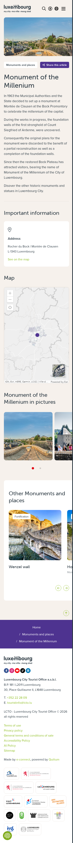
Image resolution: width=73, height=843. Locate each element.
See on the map (18, 259)
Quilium (54, 759)
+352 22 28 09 (17, 697)
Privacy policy (13, 730)
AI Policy (10, 745)
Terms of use (12, 725)
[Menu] (63, 8)
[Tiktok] (22, 670)
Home (37, 627)
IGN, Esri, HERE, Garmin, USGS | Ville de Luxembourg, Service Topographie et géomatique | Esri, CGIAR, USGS (27, 381)
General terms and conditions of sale (29, 735)
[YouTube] (17, 670)
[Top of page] (66, 613)
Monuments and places (38, 634)
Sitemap (9, 750)
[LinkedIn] (28, 670)
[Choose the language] (56, 9)
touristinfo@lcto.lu (19, 702)
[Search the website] (44, 9)
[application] (36, 335)
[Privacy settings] (7, 835)
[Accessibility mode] (50, 9)
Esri (66, 382)
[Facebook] (6, 670)
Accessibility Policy (17, 740)
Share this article (56, 65)
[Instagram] (11, 670)
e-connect (23, 759)
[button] (10, 293)
